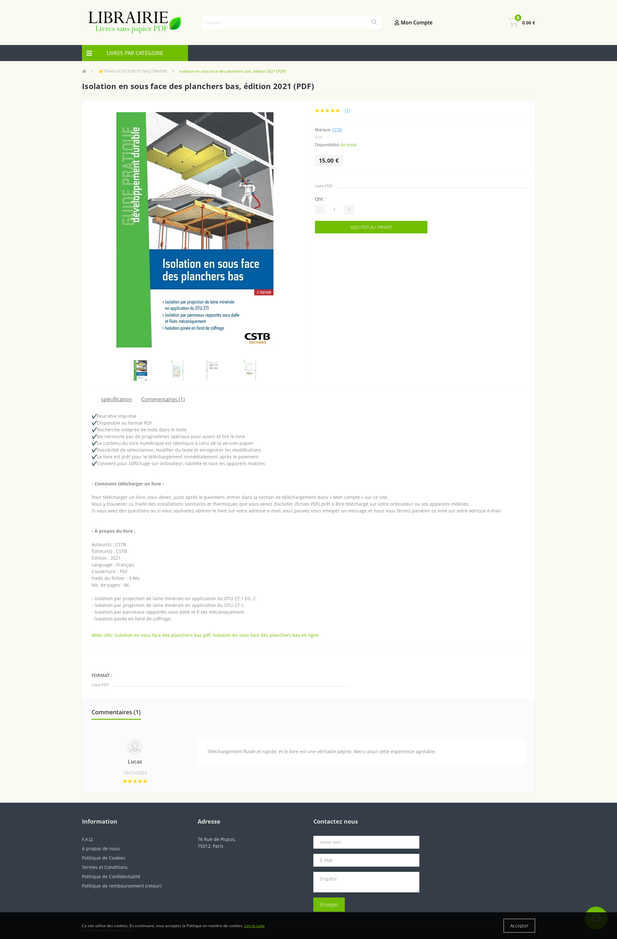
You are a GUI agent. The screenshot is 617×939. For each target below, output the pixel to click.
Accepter (519, 926)
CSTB (337, 129)
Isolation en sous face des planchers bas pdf (162, 635)
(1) (347, 110)
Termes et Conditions (105, 867)
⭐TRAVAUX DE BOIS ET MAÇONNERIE (132, 71)
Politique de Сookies (103, 858)
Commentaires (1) (163, 399)
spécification (116, 399)
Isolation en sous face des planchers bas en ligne (266, 635)
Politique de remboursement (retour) (121, 886)
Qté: (319, 199)
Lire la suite (254, 925)
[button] (424, 22)
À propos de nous (101, 848)
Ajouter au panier (371, 227)
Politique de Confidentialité (111, 876)
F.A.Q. (88, 839)
